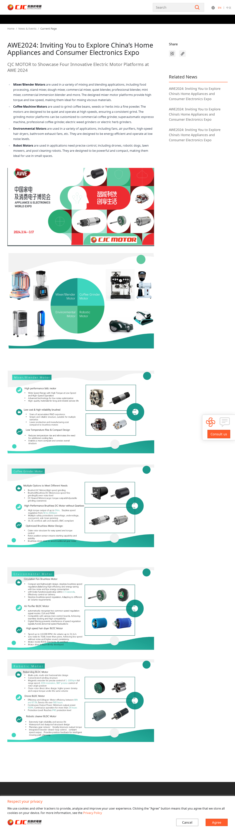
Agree (216, 822)
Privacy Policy (92, 813)
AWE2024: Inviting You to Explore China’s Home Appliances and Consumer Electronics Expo (194, 93)
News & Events (27, 28)
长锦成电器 (32, 7)
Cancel (187, 822)
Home (11, 28)
